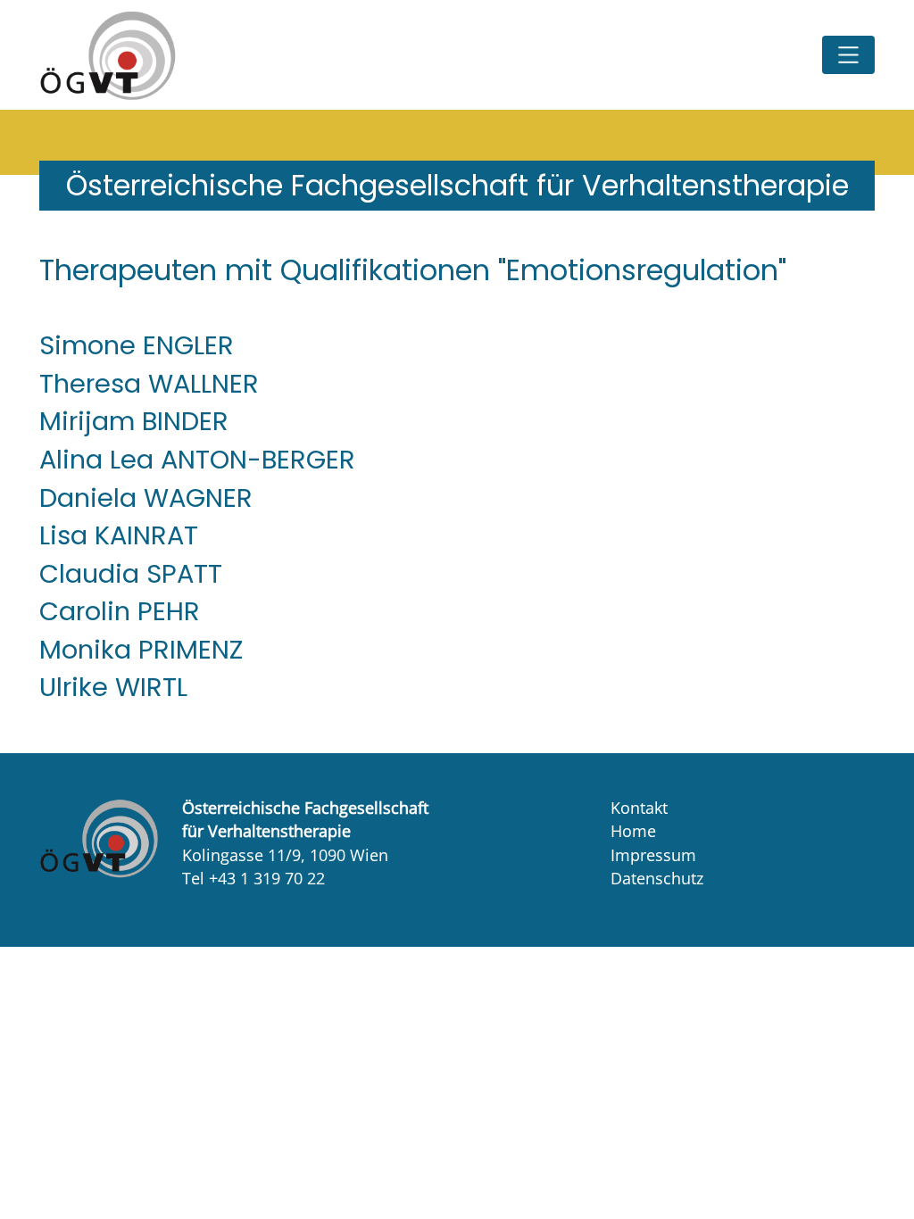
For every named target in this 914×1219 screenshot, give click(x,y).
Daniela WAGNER (146, 498)
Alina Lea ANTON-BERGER (197, 459)
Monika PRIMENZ (141, 650)
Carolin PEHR (119, 611)
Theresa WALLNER (149, 384)
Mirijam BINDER (133, 421)
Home (633, 831)
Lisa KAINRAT (118, 535)
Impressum (653, 855)
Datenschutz (657, 878)
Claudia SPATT (130, 574)
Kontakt (639, 807)
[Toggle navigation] (848, 55)
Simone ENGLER (136, 345)
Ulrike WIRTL (113, 687)
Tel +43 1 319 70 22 (253, 878)
